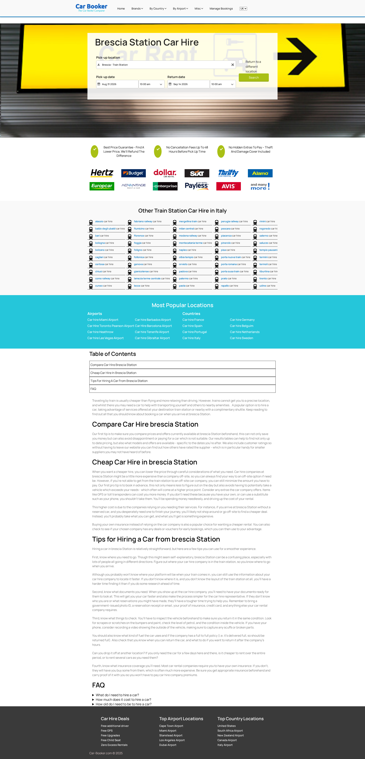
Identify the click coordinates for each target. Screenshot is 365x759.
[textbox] (166, 65)
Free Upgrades (110, 735)
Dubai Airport (167, 745)
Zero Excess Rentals (114, 745)
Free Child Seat (111, 740)
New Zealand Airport (230, 735)
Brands (136, 8)
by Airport (179, 8)
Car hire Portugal (194, 332)
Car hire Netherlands (244, 332)
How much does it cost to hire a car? (123, 699)
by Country (157, 8)
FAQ (93, 389)
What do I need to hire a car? (117, 695)
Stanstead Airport (170, 735)
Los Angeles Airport (172, 740)
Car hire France (193, 320)
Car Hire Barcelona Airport (153, 326)
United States (226, 726)
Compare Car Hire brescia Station (113, 365)
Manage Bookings (221, 8)
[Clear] (233, 65)
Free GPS (107, 730)
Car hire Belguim (241, 326)
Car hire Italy (191, 338)
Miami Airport (167, 730)
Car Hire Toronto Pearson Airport (110, 326)
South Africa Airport (230, 730)
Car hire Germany (242, 320)
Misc (198, 8)
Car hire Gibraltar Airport (152, 338)
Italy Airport (225, 745)
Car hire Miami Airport (102, 320)
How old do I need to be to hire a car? (124, 704)
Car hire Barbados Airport (153, 320)
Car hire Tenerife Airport (152, 332)
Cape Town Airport (171, 726)
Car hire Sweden (241, 338)
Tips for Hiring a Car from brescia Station (119, 381)
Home (121, 8)
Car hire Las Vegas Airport (105, 338)
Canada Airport (227, 740)
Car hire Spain (192, 326)
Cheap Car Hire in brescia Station (113, 373)
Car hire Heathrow (100, 332)
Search (254, 77)
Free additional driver (115, 726)
